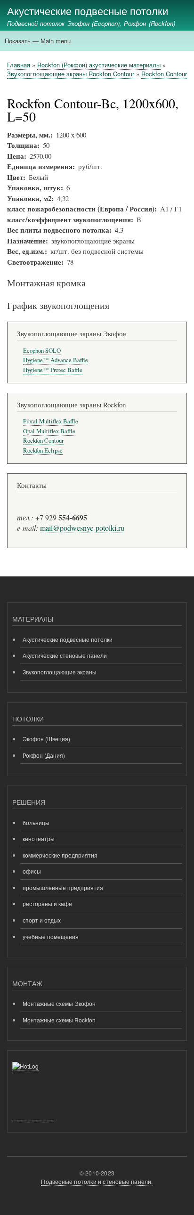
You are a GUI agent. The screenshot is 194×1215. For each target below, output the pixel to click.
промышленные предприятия (63, 887)
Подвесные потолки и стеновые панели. (97, 1181)
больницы (36, 822)
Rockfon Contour (164, 73)
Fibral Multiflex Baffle (50, 421)
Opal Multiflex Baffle (49, 431)
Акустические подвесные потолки (87, 10)
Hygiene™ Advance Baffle (55, 360)
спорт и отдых (42, 920)
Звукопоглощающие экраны (60, 672)
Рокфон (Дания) (44, 755)
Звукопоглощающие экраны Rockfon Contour (70, 73)
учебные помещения (51, 936)
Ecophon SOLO (42, 351)
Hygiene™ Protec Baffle (52, 370)
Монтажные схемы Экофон (59, 1003)
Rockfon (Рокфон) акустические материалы (99, 64)
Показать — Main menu (38, 40)
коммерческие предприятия (60, 855)
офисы (32, 871)
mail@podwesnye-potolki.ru (82, 528)
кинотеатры (39, 838)
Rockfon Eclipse (43, 450)
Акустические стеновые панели (65, 655)
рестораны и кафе (47, 903)
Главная (18, 64)
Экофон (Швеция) (46, 739)
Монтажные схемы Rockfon (59, 1020)
